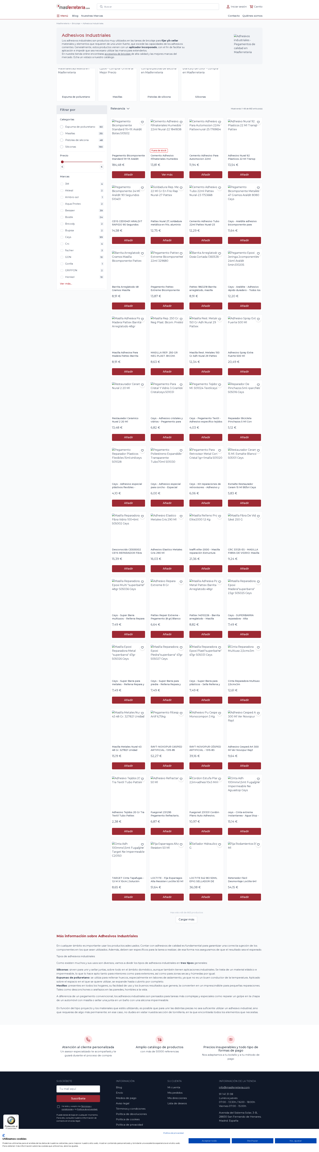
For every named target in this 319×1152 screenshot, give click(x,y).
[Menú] (17, 1117)
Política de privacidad (173, 1133)
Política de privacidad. (87, 1109)
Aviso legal (122, 1103)
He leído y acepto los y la (80, 1107)
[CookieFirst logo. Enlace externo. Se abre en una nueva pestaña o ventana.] (3, 1135)
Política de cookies (128, 1119)
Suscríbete (78, 1098)
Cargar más (186, 919)
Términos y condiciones (130, 1108)
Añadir (128, 174)
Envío (119, 1092)
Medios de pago (126, 1098)
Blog (119, 1087)
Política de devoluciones (131, 1114)
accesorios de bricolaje (118, 53)
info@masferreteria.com (234, 1087)
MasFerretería (62, 23)
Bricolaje (76, 23)
